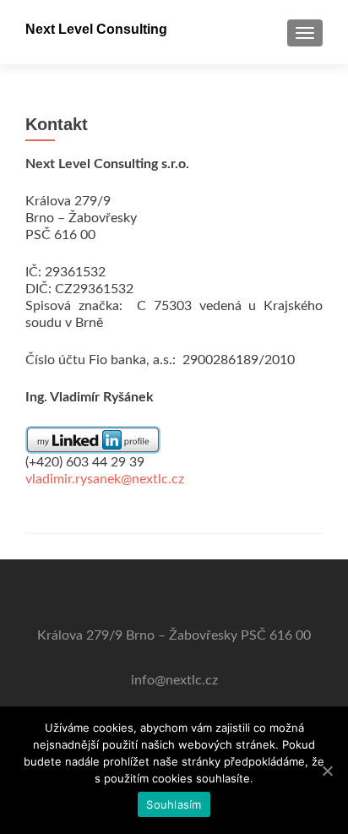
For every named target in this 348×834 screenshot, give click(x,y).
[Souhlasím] (326, 770)
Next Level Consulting (96, 29)
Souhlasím (173, 804)
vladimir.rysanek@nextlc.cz (104, 479)
